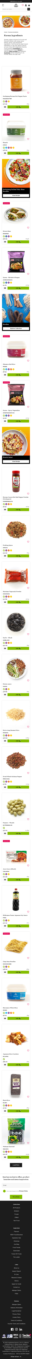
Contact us (16, 1287)
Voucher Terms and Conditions (16, 1323)
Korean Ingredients (13, 32)
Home (5, 32)
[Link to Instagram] (16, 1329)
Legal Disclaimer (16, 1311)
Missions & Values (16, 1277)
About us (16, 1268)
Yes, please (16, 1197)
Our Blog (16, 1244)
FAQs (16, 1293)
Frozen (16, 1214)
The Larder (16, 1257)
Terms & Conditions (16, 1320)
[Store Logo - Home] (16, 5)
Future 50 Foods (17, 1254)
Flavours (16, 1231)
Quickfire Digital (24, 1353)
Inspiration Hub (16, 1238)
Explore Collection (16, 328)
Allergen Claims (16, 1290)
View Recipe (16, 195)
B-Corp (16, 1274)
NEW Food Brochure (16, 1234)
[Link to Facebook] (12, 1329)
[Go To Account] (26, 5)
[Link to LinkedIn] (20, 1329)
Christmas (16, 1241)
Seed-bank (16, 1250)
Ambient (16, 1211)
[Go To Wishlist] (23, 5)
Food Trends (16, 1247)
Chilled (16, 1217)
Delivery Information (16, 1307)
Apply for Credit (16, 1284)
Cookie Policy (16, 1317)
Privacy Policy (16, 1314)
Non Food (16, 1220)
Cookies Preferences (9, 1353)
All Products (16, 1207)
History (16, 1281)
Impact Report (16, 1271)
